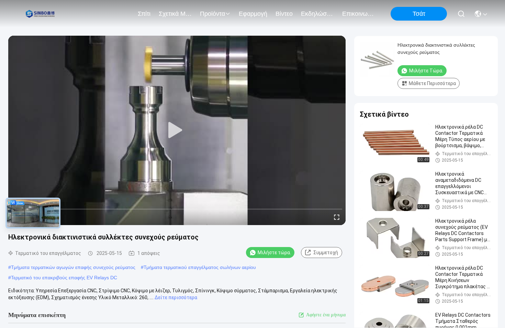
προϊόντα (212, 13)
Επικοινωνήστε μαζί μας (358, 13)
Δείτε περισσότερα (176, 297)
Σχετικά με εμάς (175, 13)
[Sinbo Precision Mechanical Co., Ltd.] (41, 13)
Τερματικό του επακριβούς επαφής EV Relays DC (64, 277)
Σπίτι (144, 13)
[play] (177, 130)
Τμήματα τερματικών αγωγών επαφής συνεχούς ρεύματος (73, 267)
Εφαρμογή (253, 13)
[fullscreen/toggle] (337, 217)
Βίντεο (284, 13)
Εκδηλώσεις (317, 13)
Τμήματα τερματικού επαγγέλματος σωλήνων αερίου (200, 267)
